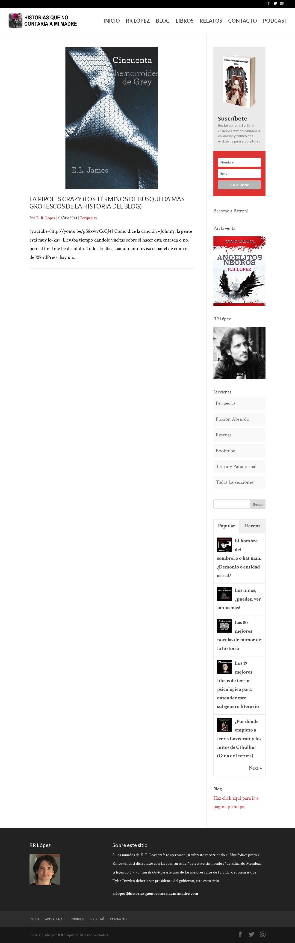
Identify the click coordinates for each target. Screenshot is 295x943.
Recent (252, 526)
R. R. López (45, 218)
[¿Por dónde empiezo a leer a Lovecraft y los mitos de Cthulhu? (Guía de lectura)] (224, 731)
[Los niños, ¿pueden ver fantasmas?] (224, 600)
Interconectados (94, 935)
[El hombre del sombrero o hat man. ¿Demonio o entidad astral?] (224, 551)
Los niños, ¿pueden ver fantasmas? (239, 599)
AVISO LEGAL (55, 919)
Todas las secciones (235, 482)
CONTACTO (242, 21)
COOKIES (77, 919)
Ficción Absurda (232, 419)
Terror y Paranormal (236, 466)
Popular (226, 526)
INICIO (111, 21)
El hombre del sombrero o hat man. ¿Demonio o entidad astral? (239, 558)
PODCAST (275, 21)
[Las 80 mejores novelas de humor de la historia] (224, 632)
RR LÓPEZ (138, 21)
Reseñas (224, 435)
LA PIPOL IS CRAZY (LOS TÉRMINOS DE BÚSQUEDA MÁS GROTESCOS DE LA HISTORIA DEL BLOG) (107, 202)
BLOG (163, 21)
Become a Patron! (230, 211)
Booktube (225, 450)
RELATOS (211, 21)
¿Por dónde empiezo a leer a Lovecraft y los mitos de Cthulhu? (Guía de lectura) (239, 738)
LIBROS (185, 21)
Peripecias (88, 218)
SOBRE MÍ (97, 919)
